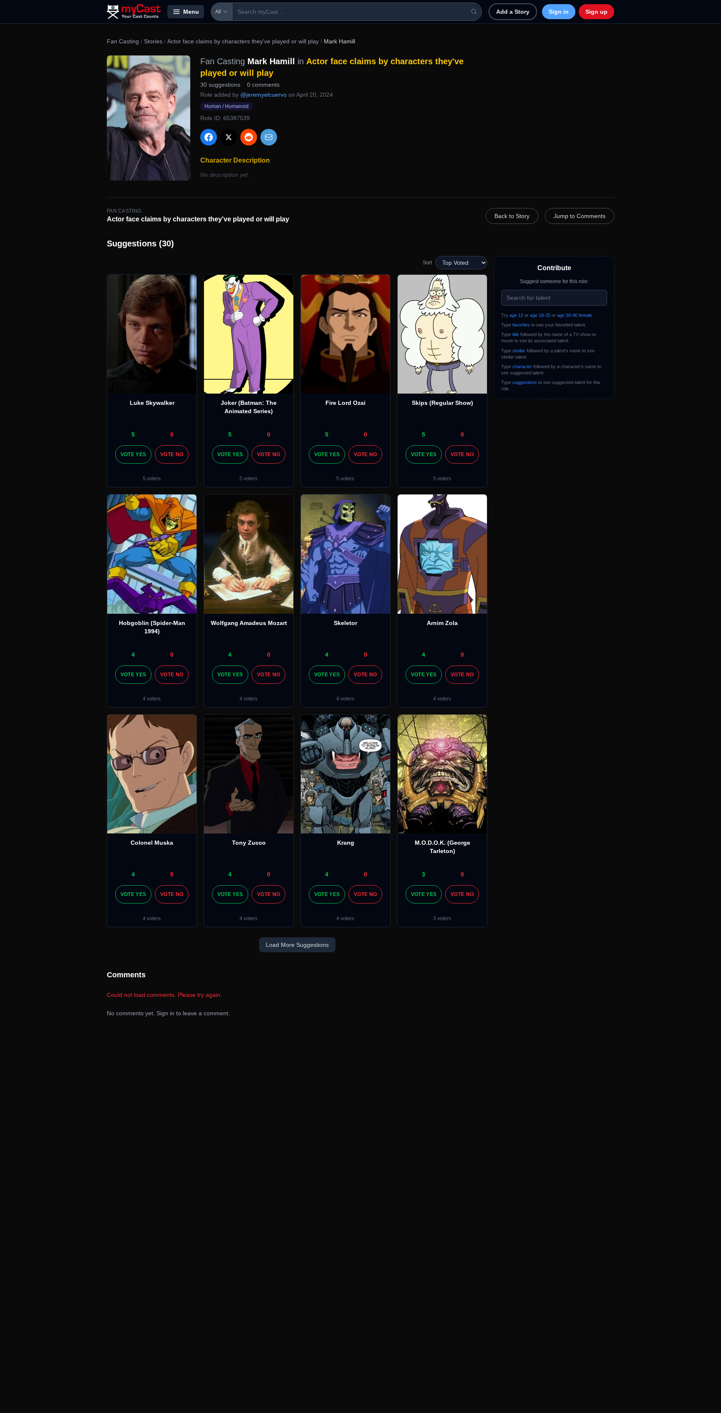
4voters (152, 699)
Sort (427, 263)
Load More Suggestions (297, 944)
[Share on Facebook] (208, 137)
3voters (442, 918)
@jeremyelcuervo (263, 94)
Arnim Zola (442, 623)
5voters (152, 479)
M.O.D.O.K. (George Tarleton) (442, 846)
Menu (191, 11)
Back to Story (511, 216)
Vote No (171, 454)
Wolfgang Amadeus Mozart (249, 623)
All (218, 12)
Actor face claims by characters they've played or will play (243, 41)
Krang (345, 842)
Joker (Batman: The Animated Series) (249, 406)
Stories (153, 41)
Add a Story (512, 11)
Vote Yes (133, 454)
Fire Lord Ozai (345, 402)
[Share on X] (228, 137)
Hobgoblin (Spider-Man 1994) (152, 627)
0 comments (263, 84)
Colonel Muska (152, 842)
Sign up (596, 11)
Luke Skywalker (152, 402)
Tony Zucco (249, 842)
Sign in (559, 11)
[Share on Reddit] (248, 137)
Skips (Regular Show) (442, 402)
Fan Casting (123, 41)
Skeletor (345, 623)
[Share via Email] (268, 137)
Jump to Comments (579, 216)
